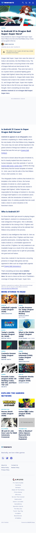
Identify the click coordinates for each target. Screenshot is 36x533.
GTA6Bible (18, 518)
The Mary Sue (18, 508)
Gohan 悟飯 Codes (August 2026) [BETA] (26, 414)
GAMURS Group (31, 522)
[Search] (23, 2)
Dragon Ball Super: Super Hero (11, 166)
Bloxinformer (18, 515)
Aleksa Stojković (24, 315)
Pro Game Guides (18, 482)
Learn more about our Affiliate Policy (9, 288)
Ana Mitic (4, 386)
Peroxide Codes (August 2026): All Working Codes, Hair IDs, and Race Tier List (8, 381)
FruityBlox (18, 513)
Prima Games (18, 492)
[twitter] (7, 458)
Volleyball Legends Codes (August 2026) (9, 309)
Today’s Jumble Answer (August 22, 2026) (8, 334)
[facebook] (11, 458)
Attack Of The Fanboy (18, 489)
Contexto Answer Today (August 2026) (8, 355)
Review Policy (15, 467)
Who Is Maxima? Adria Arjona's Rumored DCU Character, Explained (25, 435)
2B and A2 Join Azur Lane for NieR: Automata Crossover (9, 434)
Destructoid (18, 499)
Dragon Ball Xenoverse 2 (12, 266)
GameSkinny (18, 504)
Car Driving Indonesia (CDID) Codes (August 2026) (25, 356)
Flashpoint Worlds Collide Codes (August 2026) (26, 379)
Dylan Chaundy (23, 338)
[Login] (33, 2)
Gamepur (18, 487)
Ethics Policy (5, 467)
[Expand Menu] (29, 2)
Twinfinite (18, 485)
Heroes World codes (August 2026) (7, 414)
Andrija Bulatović (6, 313)
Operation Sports (18, 506)
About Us (4, 465)
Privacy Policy (5, 470)
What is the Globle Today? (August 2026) (26, 334)
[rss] (3, 458)
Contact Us (14, 465)
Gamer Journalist (18, 501)
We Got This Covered (18, 497)
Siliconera (18, 494)
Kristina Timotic (6, 338)
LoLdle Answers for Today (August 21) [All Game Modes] (26, 310)
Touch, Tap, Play (18, 511)
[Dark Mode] (26, 2)
